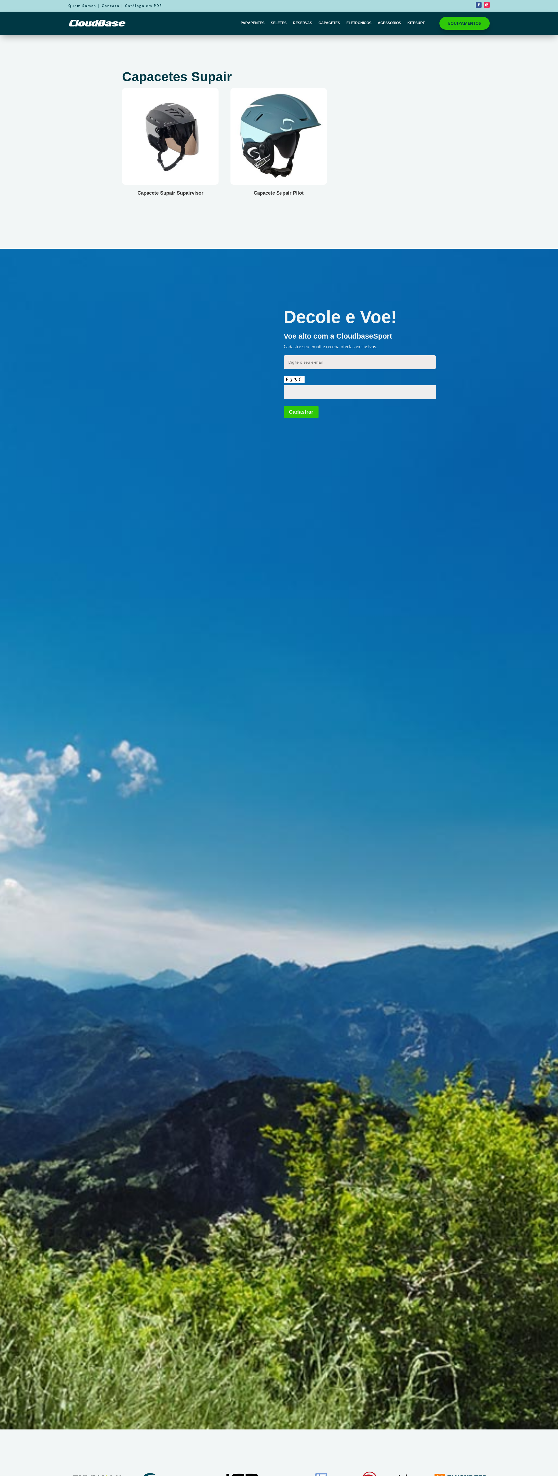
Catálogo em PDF (143, 5)
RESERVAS (302, 23)
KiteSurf (416, 23)
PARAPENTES (252, 23)
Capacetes (329, 23)
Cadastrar (301, 412)
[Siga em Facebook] (479, 5)
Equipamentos (464, 23)
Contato (110, 5)
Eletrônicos (358, 23)
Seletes (279, 23)
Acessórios (389, 23)
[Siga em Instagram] (487, 5)
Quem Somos (82, 5)
